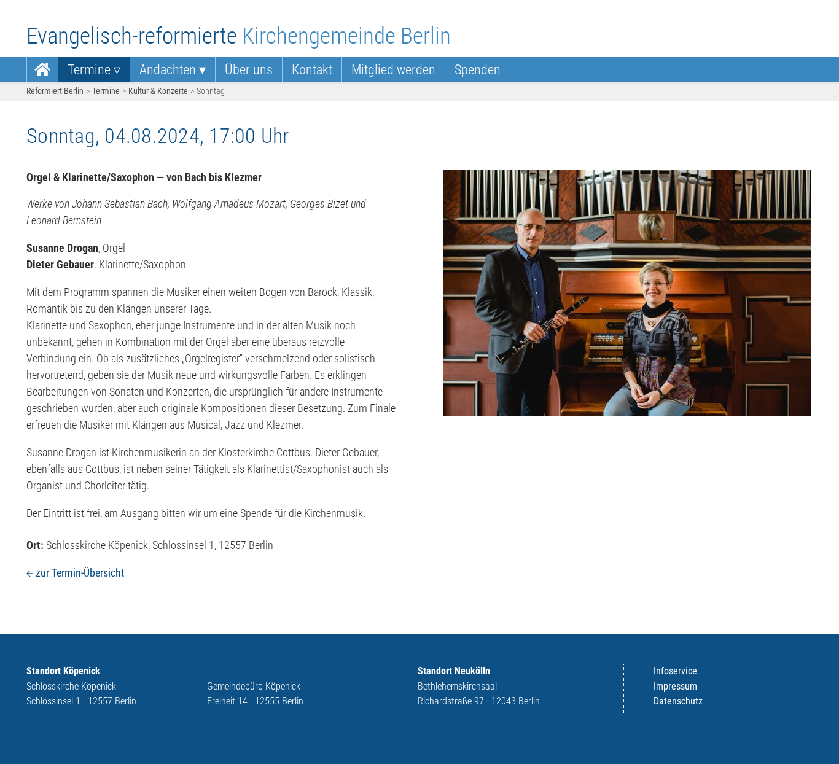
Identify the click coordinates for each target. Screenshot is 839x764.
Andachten (167, 69)
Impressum (675, 686)
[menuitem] (42, 69)
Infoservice (675, 671)
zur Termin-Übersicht (80, 572)
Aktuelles (42, 69)
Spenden (478, 69)
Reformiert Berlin (55, 91)
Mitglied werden (393, 69)
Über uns (249, 69)
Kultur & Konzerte (158, 91)
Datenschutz (678, 701)
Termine (89, 69)
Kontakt (312, 69)
